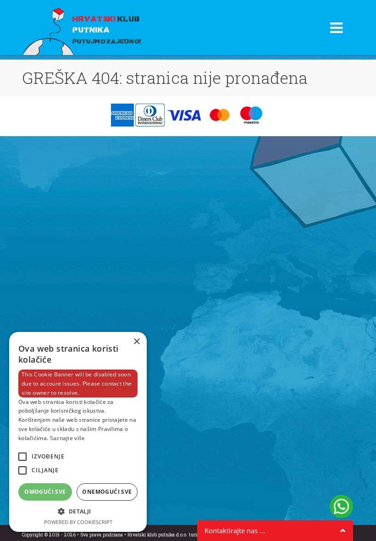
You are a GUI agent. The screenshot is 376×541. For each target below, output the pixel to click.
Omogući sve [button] (45, 492)
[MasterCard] (221, 115)
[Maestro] (251, 115)
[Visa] (185, 115)
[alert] (78, 432)
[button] (78, 511)
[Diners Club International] (150, 115)
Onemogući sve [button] (107, 492)
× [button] (136, 341)
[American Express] (123, 115)
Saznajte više (67, 438)
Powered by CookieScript (78, 522)
